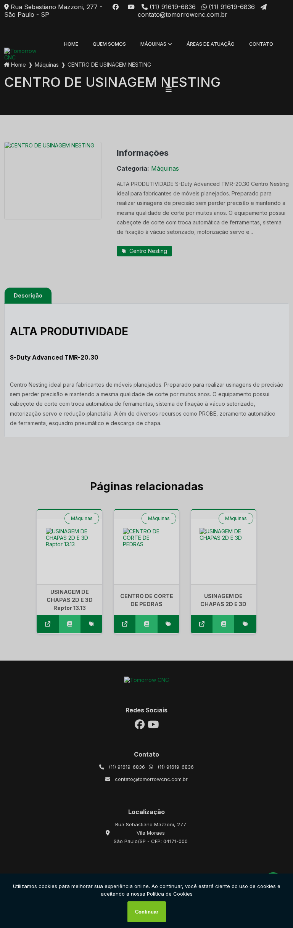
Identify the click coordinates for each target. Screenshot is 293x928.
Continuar (146, 912)
